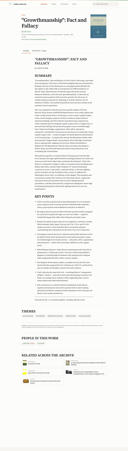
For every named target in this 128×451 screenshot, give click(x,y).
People (54, 4)
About (74, 4)
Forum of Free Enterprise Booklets (36, 39)
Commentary (64, 4)
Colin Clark (27, 32)
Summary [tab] (26, 51)
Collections (43, 4)
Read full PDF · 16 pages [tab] (39, 51)
